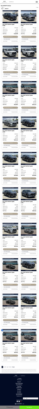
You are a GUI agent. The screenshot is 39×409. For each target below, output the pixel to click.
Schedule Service (19, 396)
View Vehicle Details (7, 74)
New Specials (19, 392)
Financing (19, 386)
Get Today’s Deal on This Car (8, 36)
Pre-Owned (19, 391)
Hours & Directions (19, 383)
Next (13, 367)
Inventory (19, 389)
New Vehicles (19, 390)
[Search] (24, 398)
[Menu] (36, 2)
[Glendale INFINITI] (8, 1)
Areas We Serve (19, 384)
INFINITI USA (19, 387)
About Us (19, 381)
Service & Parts (19, 394)
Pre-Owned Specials (19, 393)
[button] (2, 330)
